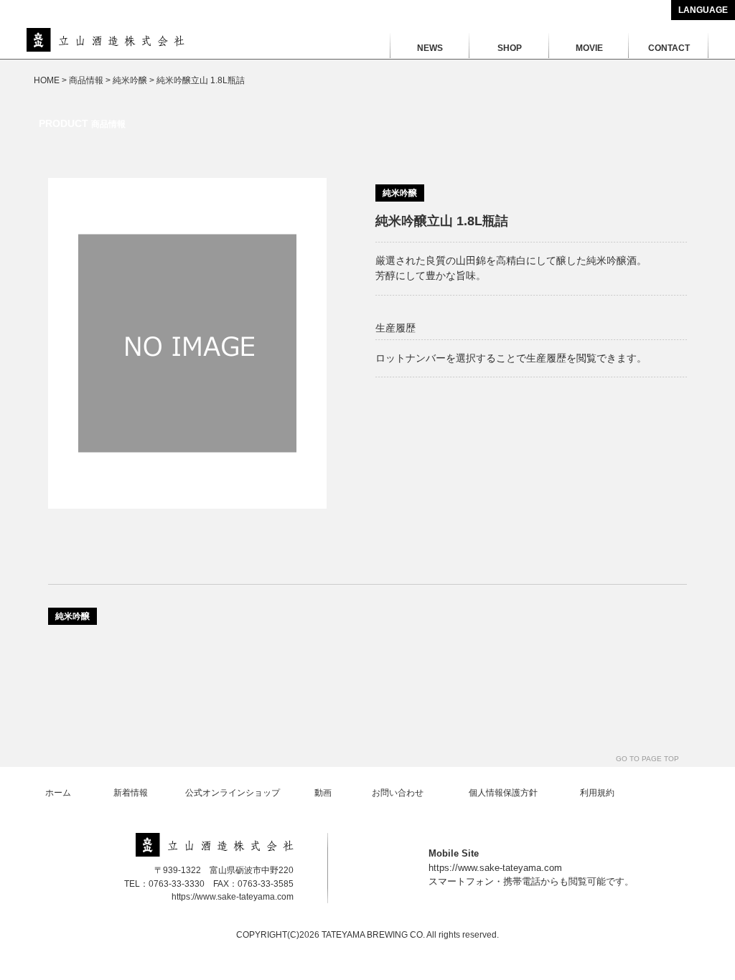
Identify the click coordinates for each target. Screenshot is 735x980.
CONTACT (669, 48)
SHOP (509, 48)
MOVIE (589, 48)
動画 (323, 793)
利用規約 (597, 793)
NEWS (430, 48)
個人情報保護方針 (503, 793)
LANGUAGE (703, 10)
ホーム (58, 793)
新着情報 (130, 793)
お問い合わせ (397, 793)
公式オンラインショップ (232, 793)
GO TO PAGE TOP (647, 759)
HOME (47, 80)
